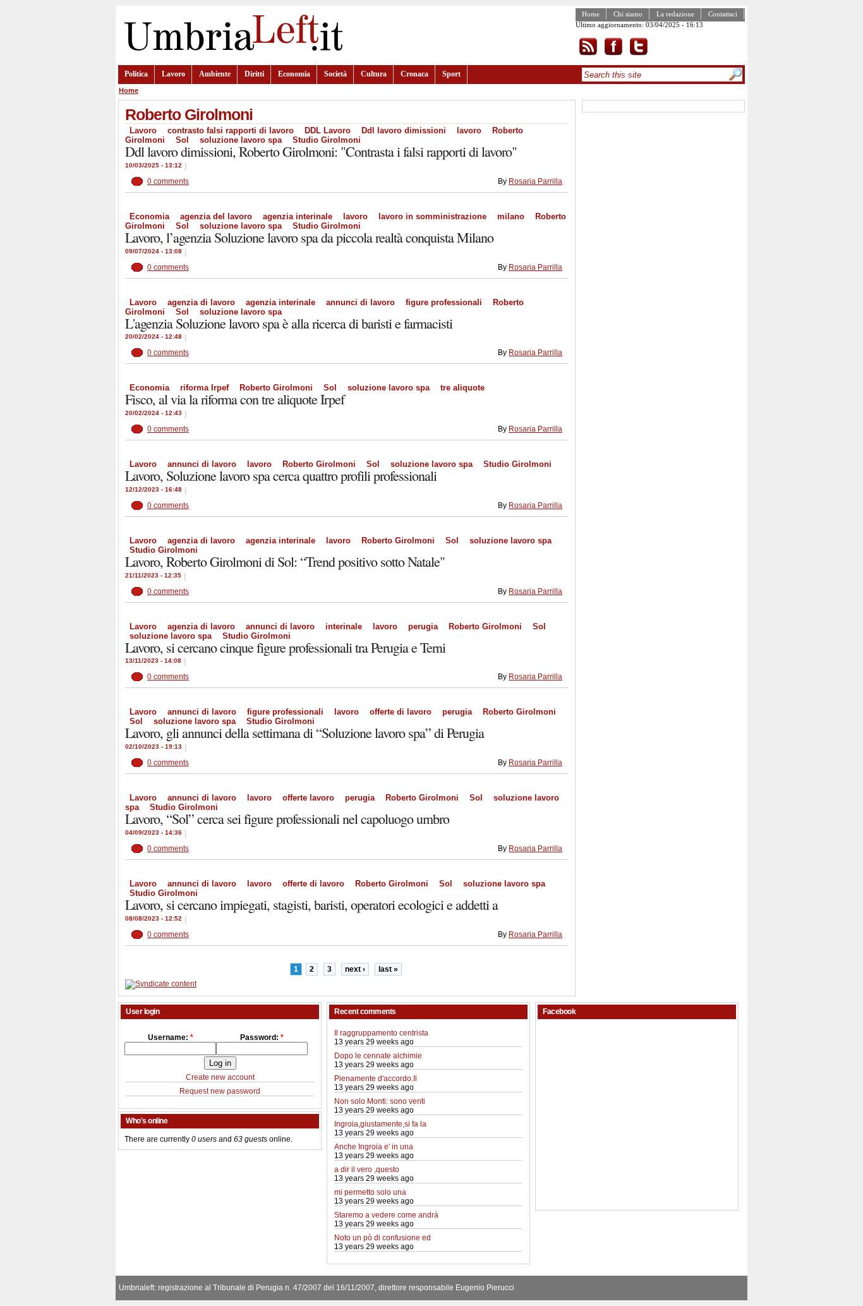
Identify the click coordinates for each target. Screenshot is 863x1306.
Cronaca (414, 74)
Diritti (254, 74)
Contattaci (722, 14)
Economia (294, 74)
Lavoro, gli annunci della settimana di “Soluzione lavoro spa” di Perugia (304, 732)
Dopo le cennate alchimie (378, 1055)
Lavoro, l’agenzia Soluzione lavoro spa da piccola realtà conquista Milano (309, 237)
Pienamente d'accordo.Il (375, 1078)
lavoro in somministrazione (432, 216)
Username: (170, 1037)
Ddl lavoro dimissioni (403, 130)
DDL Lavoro (328, 130)
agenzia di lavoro (201, 302)
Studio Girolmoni (327, 140)
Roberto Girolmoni (276, 387)
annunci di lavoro (360, 302)
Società (335, 74)
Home (591, 14)
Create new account (220, 1077)
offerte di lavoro (400, 711)
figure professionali (444, 302)
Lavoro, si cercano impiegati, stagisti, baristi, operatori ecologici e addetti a (311, 904)
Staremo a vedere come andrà (386, 1215)
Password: (262, 1037)
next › (355, 969)
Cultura (374, 74)
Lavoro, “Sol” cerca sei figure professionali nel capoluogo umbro (287, 818)
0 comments (168, 181)
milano (510, 216)
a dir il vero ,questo (366, 1169)
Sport (451, 74)
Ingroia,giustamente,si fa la (380, 1124)
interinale (343, 626)
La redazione (675, 14)
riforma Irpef (204, 387)
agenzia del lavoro (216, 216)
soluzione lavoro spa (241, 140)
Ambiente (215, 74)
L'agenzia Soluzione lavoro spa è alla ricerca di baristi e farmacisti (288, 323)
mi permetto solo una (370, 1192)
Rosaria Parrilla (535, 181)
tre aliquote (462, 387)
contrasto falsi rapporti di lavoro (230, 130)
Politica (136, 74)
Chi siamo (628, 14)
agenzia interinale (297, 216)
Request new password (219, 1091)
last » (388, 969)
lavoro (469, 130)
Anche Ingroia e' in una (373, 1146)
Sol (182, 140)
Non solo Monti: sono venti (379, 1101)
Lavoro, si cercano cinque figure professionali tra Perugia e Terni (285, 647)
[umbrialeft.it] (230, 48)
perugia (423, 626)
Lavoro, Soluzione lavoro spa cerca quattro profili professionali (281, 475)
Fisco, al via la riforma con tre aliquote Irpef (234, 399)
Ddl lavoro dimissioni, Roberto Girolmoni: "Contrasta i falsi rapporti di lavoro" (321, 151)
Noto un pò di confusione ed (382, 1237)
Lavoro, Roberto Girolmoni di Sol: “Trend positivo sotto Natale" (285, 561)
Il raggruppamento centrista (381, 1033)
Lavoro (173, 74)
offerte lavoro (308, 797)
